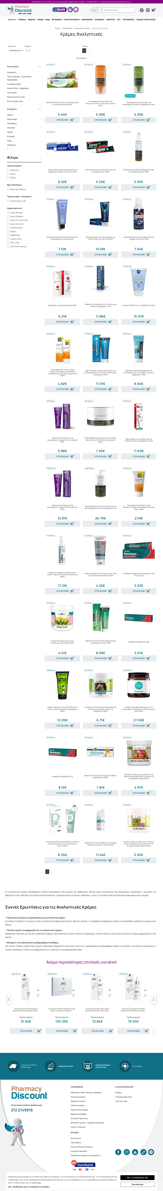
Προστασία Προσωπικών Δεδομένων (85, 1155)
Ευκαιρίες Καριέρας (79, 1151)
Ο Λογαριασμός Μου (123, 1097)
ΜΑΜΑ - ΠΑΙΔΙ (44, 19)
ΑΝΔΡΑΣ (32, 19)
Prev (10, 999)
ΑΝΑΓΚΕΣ (110, 19)
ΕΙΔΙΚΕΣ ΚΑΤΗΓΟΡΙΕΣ (146, 19)
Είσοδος (118, 1092)
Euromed (25, 136)
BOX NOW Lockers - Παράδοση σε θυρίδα (87, 1122)
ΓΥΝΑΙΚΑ (22, 19)
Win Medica (25, 123)
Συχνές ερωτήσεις (78, 1097)
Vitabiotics (25, 145)
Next (153, 999)
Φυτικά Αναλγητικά (15, 101)
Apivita (25, 132)
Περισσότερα (137, 1184)
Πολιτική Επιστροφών (79, 1109)
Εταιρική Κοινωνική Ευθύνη (82, 1147)
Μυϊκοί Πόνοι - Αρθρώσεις (18, 88)
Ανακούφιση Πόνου (82, 28)
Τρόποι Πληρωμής (78, 1127)
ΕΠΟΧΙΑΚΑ (99, 19)
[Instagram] (127, 1152)
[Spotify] (151, 1152)
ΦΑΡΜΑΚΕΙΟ (87, 19)
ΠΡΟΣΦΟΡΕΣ (128, 19)
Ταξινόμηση (12, 46)
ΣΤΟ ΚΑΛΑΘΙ (62, 119)
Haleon (25, 115)
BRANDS (12, 19)
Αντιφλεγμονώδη (14, 84)
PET (119, 19)
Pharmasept (25, 119)
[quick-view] (38, 990)
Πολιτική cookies (77, 1105)
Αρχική (57, 28)
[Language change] (137, 7)
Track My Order (121, 1101)
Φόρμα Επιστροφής (79, 1114)
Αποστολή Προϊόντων (79, 1118)
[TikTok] (143, 1152)
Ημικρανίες (12, 72)
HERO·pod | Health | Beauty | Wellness (86, 1092)
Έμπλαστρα (12, 92)
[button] (102, 10)
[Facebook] (118, 1152)
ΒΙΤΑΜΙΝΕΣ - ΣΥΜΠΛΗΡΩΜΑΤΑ (66, 19)
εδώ (39, 1182)
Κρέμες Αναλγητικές (16, 97)
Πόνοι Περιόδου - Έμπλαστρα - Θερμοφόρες (19, 78)
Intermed (25, 128)
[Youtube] (135, 1152)
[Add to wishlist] (38, 995)
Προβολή (27, 46)
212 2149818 (22, 1110)
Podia (25, 141)
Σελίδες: (85, 46)
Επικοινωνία (76, 1138)
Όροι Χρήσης (76, 1142)
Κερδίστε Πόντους (78, 1101)
